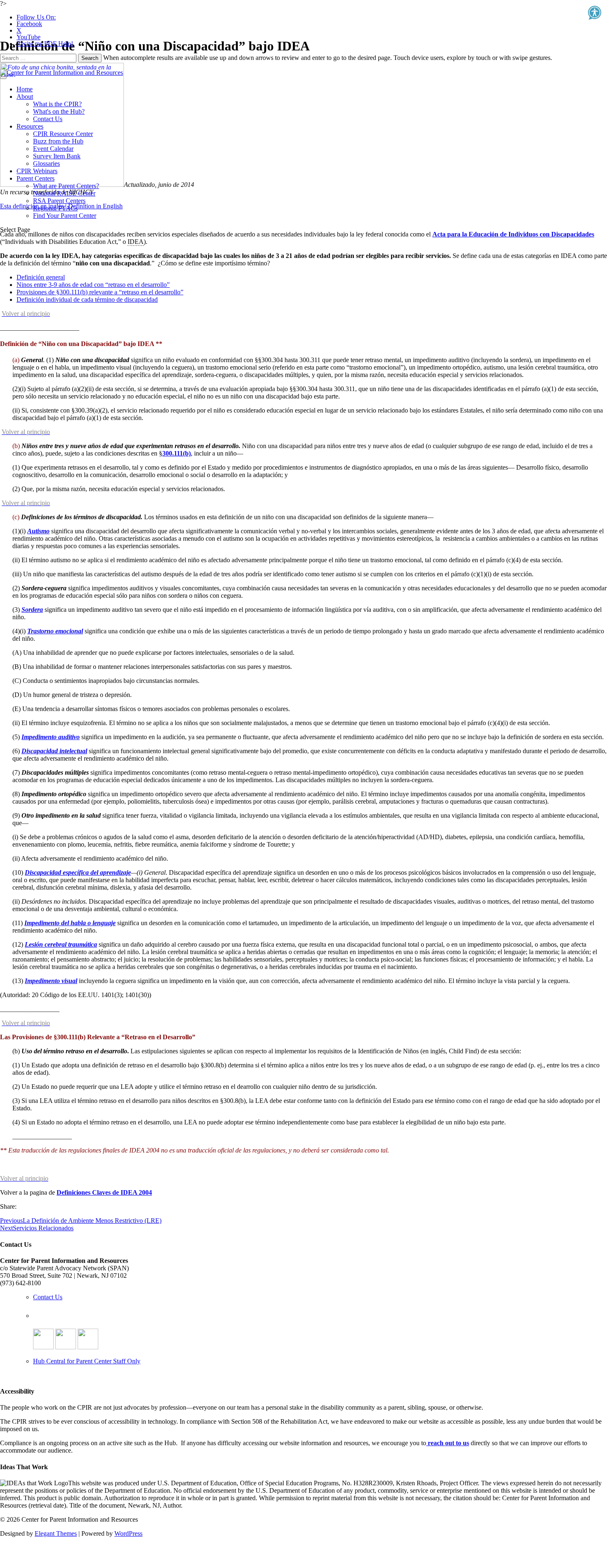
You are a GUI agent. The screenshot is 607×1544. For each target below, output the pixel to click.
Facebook (29, 23)
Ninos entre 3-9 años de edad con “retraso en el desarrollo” (93, 284)
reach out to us (447, 1442)
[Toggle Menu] (3, 77)
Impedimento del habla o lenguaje (70, 922)
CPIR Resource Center (63, 133)
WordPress (128, 1533)
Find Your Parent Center (64, 215)
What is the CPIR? (57, 103)
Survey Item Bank (57, 156)
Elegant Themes (56, 1533)
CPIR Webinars (37, 170)
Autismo (38, 531)
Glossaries (46, 163)
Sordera (32, 609)
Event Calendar (53, 148)
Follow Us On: (36, 17)
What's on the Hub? (59, 111)
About (25, 96)
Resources (30, 126)
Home (25, 89)
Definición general (41, 277)
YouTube (28, 37)
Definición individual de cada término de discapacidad (87, 299)
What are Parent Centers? (66, 185)
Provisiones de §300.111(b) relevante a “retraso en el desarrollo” (100, 292)
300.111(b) (176, 453)
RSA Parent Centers (59, 200)
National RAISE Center (64, 193)
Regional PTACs (55, 208)
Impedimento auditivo (50, 736)
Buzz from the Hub (58, 141)
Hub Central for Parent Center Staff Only (86, 1361)
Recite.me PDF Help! (45, 43)
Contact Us (47, 118)
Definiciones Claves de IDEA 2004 (104, 1192)
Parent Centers (36, 178)
